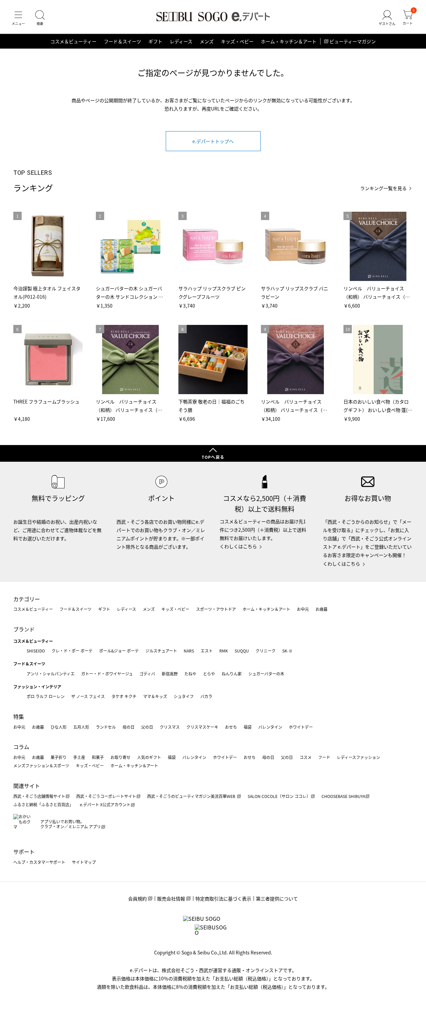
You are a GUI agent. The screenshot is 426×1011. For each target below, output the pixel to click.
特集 (18, 716)
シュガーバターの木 (266, 673)
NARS (189, 650)
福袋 (248, 727)
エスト (207, 650)
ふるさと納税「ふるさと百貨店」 (43, 804)
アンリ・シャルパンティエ (51, 673)
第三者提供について (277, 898)
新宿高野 (170, 673)
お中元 (303, 609)
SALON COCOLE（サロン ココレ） (279, 796)
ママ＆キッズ (155, 696)
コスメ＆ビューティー (73, 41)
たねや (190, 673)
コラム (21, 747)
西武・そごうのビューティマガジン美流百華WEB (191, 796)
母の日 (128, 727)
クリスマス (170, 727)
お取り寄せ (120, 757)
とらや (209, 673)
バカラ (206, 696)
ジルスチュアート (161, 650)
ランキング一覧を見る (383, 188)
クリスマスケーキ (202, 727)
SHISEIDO (36, 650)
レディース (181, 41)
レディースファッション (358, 757)
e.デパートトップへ (213, 141)
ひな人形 (59, 727)
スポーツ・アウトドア (216, 609)
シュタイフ (184, 696)
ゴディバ (147, 673)
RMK (223, 650)
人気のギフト (149, 757)
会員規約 (137, 898)
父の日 (147, 727)
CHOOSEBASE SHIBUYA (343, 796)
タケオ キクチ (123, 696)
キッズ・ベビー (237, 41)
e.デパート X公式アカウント (105, 804)
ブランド (24, 629)
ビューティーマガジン (352, 41)
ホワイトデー (301, 727)
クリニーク (266, 650)
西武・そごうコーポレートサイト (106, 796)
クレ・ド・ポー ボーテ (72, 650)
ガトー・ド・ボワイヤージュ (107, 673)
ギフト (155, 41)
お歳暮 (321, 609)
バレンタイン (270, 727)
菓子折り (59, 757)
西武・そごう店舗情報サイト (39, 796)
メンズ (207, 41)
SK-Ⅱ (287, 650)
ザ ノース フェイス (88, 696)
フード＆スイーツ (122, 41)
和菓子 (98, 757)
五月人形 (81, 727)
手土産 (79, 757)
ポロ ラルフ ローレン (46, 696)
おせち (231, 727)
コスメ (306, 757)
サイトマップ (84, 862)
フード (324, 757)
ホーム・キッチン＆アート (289, 41)
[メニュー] (18, 18)
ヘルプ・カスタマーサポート (39, 862)
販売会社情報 (171, 898)
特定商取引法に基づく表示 (223, 898)
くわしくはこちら (238, 546)
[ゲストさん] (387, 18)
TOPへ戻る (213, 457)
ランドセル (106, 727)
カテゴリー (26, 599)
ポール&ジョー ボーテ (119, 650)
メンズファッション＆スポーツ (41, 765)
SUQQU (242, 650)
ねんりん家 (232, 673)
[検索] (40, 18)
